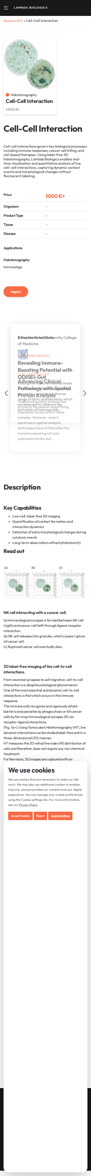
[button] (84, 393)
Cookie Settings (60, 815)
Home (8, 21)
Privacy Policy (28, 805)
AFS (19, 21)
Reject (40, 815)
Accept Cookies (20, 815)
